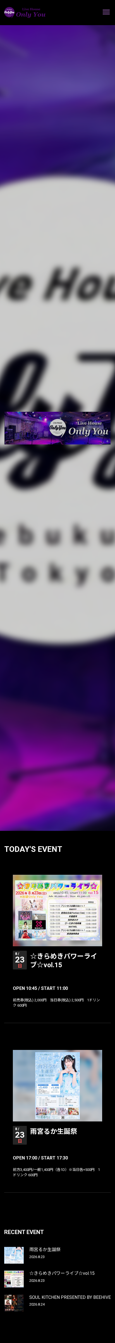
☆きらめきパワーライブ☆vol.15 (62, 1273)
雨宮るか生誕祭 (53, 1131)
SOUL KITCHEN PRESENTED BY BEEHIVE (70, 1297)
